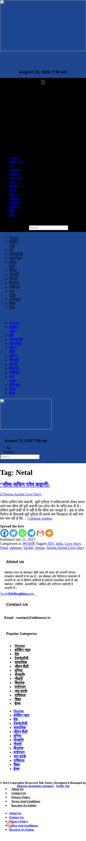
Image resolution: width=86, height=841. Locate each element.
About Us (17, 789)
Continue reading (39, 518)
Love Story (73, 544)
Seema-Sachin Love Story (65, 548)
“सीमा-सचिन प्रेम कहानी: (25, 484)
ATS (50, 544)
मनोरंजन (15, 133)
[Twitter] (13, 533)
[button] (43, 82)
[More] (49, 533)
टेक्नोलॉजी (16, 104)
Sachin (28, 548)
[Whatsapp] (22, 533)
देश (12, 100)
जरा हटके (15, 137)
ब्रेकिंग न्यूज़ (17, 96)
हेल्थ (12, 150)
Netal (4, 548)
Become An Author (23, 805)
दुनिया (13, 117)
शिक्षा (13, 146)
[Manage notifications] (10, 824)
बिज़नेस (14, 129)
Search (23, 227)
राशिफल (14, 142)
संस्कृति (14, 121)
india (59, 544)
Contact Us (18, 793)
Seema (40, 548)
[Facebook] (4, 533)
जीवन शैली (16, 113)
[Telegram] (31, 533)
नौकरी (13, 125)
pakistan (16, 548)
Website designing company (35, 786)
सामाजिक (15, 109)
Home (14, 92)
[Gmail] (40, 533)
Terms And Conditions (25, 801)
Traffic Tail (62, 786)
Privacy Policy (20, 797)
